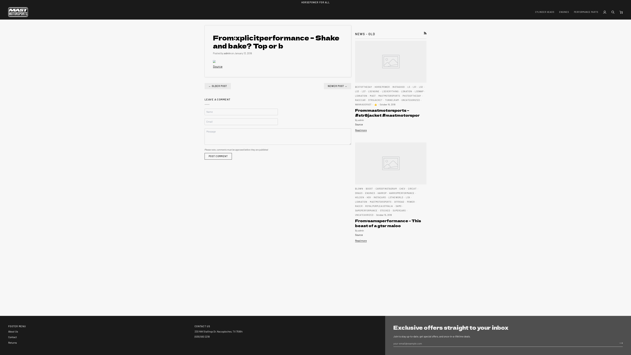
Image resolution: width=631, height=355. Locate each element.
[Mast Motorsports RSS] (425, 33)
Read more (361, 130)
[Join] (620, 343)
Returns (12, 342)
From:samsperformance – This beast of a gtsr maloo (388, 223)
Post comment (218, 156)
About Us (13, 331)
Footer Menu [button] (17, 326)
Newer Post (337, 86)
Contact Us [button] (202, 326)
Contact (12, 337)
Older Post (218, 86)
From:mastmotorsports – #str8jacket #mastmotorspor (387, 112)
